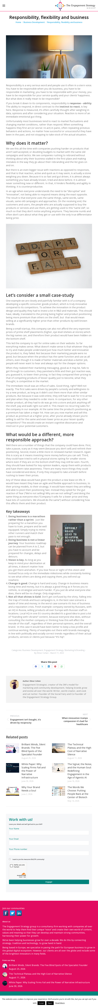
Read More (60, 1003)
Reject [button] (50, 1003)
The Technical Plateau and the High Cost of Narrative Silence (79, 749)
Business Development (32, 650)
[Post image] (12, 748)
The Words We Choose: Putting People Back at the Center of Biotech (78, 792)
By (41, 653)
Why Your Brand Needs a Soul (31, 789)
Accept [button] (41, 1003)
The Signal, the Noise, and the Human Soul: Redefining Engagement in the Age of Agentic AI (80, 770)
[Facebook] (5, 913)
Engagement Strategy (54, 650)
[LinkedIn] (19, 913)
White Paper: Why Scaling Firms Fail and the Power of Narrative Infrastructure (34, 770)
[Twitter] (12, 913)
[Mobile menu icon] (3, 5)
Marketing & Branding (75, 650)
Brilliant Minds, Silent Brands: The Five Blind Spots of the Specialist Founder (33, 749)
